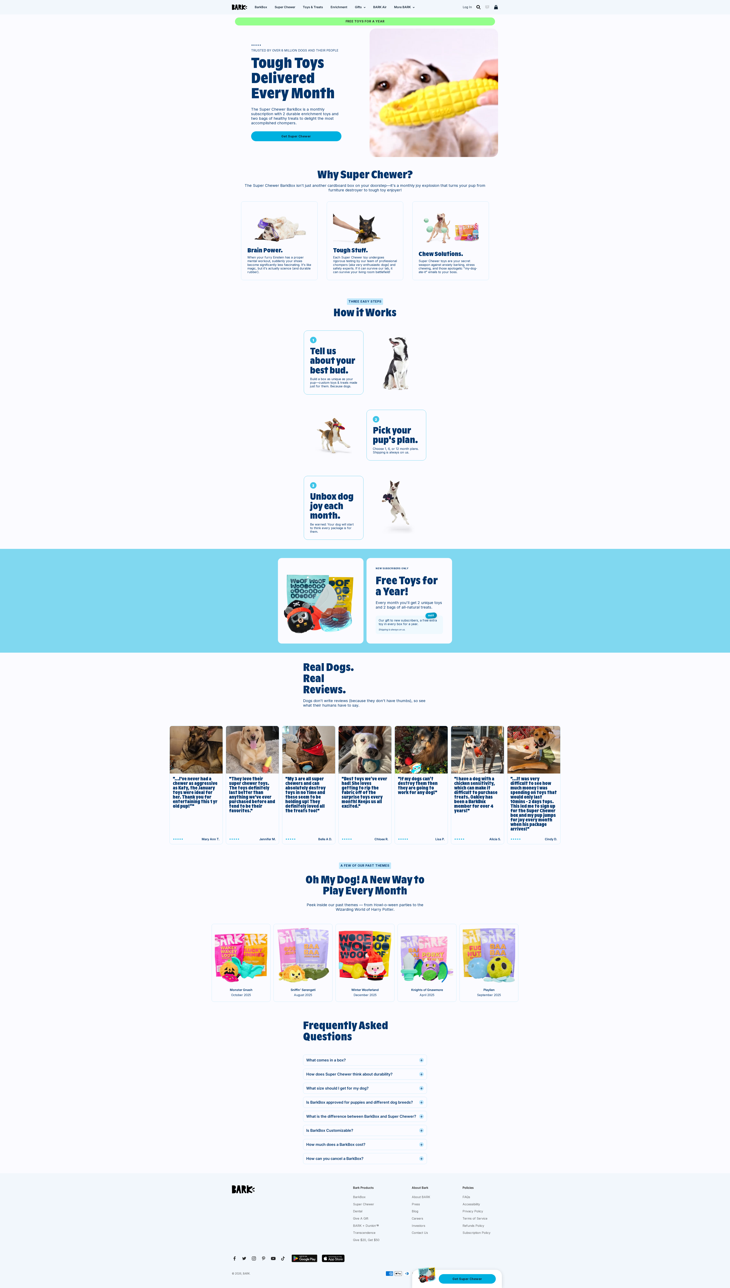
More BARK (402, 7)
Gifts (358, 7)
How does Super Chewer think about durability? (364, 1074)
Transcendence (364, 1233)
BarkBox (261, 7)
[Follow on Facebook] (234, 1258)
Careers (417, 1218)
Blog (415, 1211)
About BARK (421, 1197)
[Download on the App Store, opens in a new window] (333, 1258)
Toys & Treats (313, 7)
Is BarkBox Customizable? (364, 1130)
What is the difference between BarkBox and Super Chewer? (364, 1116)
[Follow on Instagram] (253, 1258)
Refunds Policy (473, 1226)
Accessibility (471, 1204)
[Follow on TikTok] (283, 1258)
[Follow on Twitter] (244, 1258)
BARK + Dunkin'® (366, 1226)
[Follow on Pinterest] (263, 1258)
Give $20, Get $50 (366, 1240)
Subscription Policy (476, 1233)
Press (416, 1204)
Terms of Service (475, 1218)
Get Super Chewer (296, 136)
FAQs (466, 1197)
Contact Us (420, 1233)
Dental (357, 1211)
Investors (418, 1226)
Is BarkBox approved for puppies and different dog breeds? (364, 1102)
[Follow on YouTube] (273, 1258)
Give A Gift (360, 1218)
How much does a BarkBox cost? (364, 1144)
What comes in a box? (364, 1060)
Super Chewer (285, 7)
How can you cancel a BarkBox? (364, 1158)
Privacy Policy (473, 1211)
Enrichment (339, 7)
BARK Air (379, 7)
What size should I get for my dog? (364, 1088)
